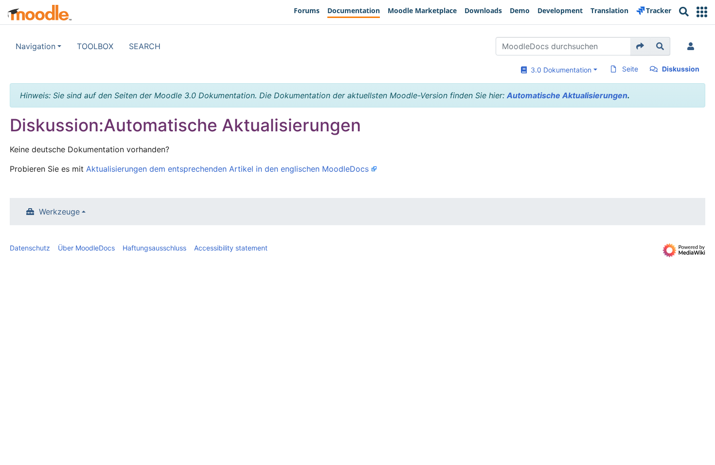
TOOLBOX (95, 46)
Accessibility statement (231, 248)
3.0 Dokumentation (559, 70)
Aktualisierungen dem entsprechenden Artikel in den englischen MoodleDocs (227, 169)
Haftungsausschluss (154, 248)
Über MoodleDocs (86, 248)
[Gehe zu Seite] (640, 46)
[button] (702, 11)
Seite (630, 69)
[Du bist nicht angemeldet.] (692, 46)
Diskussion (680, 69)
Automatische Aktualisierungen (567, 95)
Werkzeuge (59, 211)
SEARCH (145, 46)
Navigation (35, 46)
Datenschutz (30, 248)
